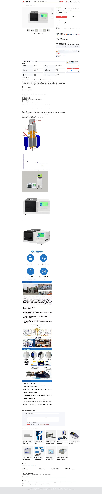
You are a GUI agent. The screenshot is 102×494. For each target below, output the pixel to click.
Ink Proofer (23, 468)
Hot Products (31, 488)
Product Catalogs (33, 465)
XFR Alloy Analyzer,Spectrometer (41, 469)
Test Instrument (31, 5)
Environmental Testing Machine (62, 478)
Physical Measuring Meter (31, 478)
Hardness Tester (38, 478)
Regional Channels (60, 488)
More (23, 485)
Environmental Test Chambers (40, 468)
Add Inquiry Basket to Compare (38, 33)
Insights (71, 488)
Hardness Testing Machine (53, 478)
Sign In (57, 57)
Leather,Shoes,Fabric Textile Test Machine (70, 469)
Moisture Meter (25, 478)
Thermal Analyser (67, 468)
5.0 (69, 62)
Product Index (64, 488)
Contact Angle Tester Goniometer (55, 468)
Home (23, 5)
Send (28, 424)
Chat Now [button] (74, 16)
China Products (35, 488)
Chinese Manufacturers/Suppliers (41, 488)
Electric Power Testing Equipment (55, 469)
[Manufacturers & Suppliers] (26, 1)
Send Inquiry (61, 16)
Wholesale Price (52, 488)
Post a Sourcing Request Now (44, 424)
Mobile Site (68, 488)
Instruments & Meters (27, 5)
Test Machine (35, 5)
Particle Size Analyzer (25, 469)
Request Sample (71, 18)
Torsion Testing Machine (45, 478)
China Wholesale (48, 488)
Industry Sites (56, 488)
